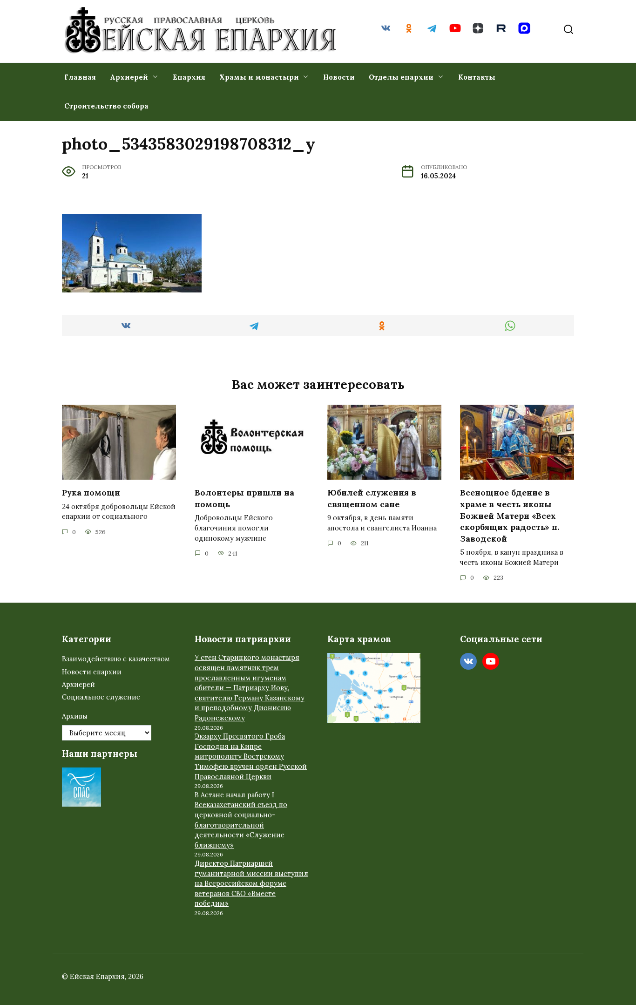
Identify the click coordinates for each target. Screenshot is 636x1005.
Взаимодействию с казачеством (116, 659)
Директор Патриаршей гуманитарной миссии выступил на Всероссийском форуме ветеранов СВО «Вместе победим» (251, 883)
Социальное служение (101, 697)
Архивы (75, 716)
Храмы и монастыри (259, 77)
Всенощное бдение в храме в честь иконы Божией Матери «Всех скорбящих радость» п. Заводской (509, 515)
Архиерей (129, 77)
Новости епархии (92, 672)
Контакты (476, 77)
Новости (339, 77)
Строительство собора (106, 106)
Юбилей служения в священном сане (371, 498)
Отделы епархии (401, 77)
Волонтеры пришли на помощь (244, 498)
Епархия (189, 77)
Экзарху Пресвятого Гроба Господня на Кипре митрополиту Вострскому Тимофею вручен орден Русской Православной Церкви (251, 756)
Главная (80, 77)
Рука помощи (91, 492)
